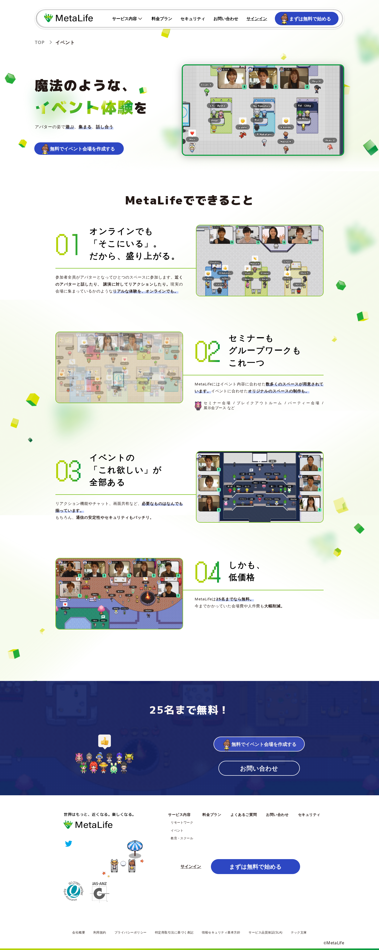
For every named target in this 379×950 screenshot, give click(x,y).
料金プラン (162, 18)
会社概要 (78, 932)
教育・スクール (182, 838)
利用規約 (99, 932)
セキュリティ (192, 18)
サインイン (256, 18)
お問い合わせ (225, 18)
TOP (40, 42)
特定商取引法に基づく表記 (174, 932)
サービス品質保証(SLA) (265, 932)
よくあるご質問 (243, 814)
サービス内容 (124, 18)
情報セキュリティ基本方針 (221, 932)
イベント (177, 830)
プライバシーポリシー (130, 932)
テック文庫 (299, 932)
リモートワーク (182, 822)
